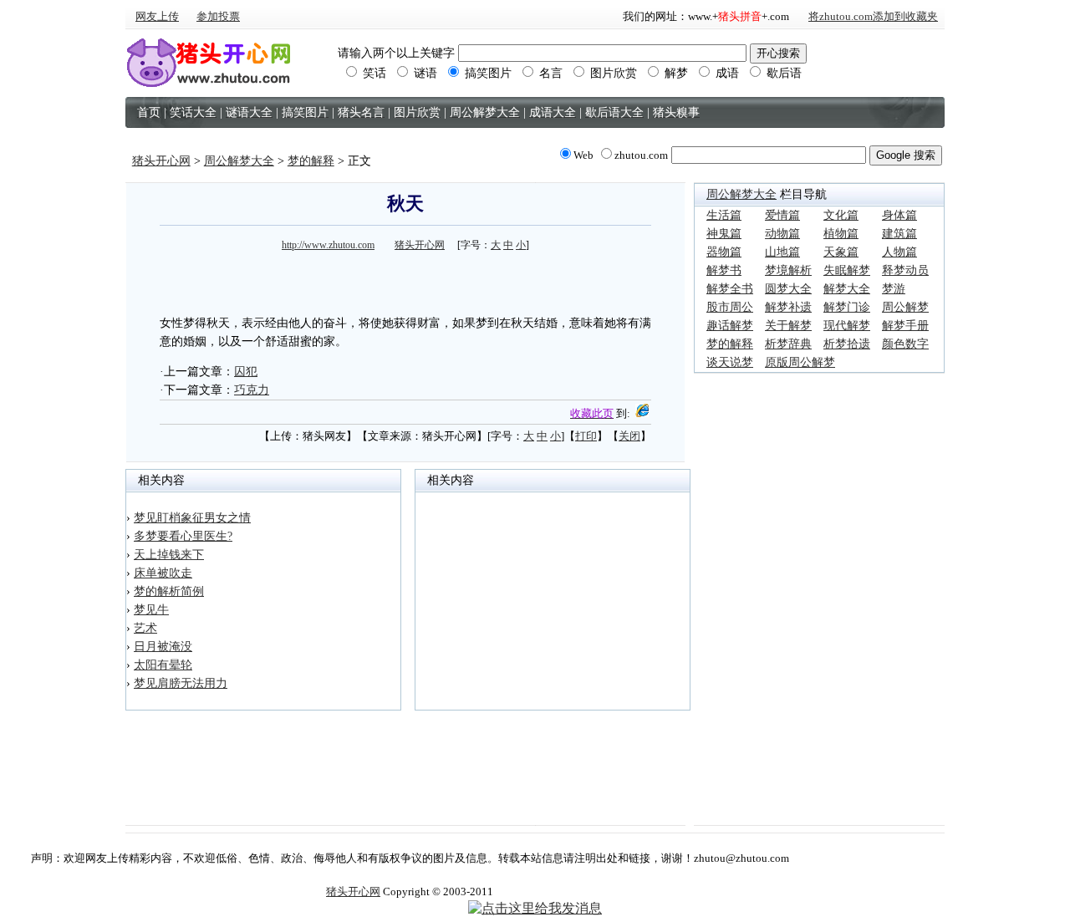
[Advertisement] (405, 281)
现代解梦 (846, 325)
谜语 (423, 73)
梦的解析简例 (169, 591)
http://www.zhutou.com (328, 245)
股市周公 (729, 307)
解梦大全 (846, 289)
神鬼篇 (723, 233)
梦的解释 (311, 161)
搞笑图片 (486, 73)
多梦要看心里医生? (183, 536)
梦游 (893, 289)
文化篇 (841, 215)
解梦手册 (905, 325)
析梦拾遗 (846, 344)
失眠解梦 (846, 270)
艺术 (145, 628)
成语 (725, 73)
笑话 (372, 73)
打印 (586, 436)
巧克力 (251, 390)
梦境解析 (788, 270)
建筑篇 (899, 233)
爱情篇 (782, 215)
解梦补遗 (788, 307)
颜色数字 (905, 344)
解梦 (674, 73)
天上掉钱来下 (169, 554)
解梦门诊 (846, 307)
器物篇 (723, 252)
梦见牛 (151, 610)
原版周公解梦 (800, 362)
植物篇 (841, 233)
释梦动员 (905, 270)
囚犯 (245, 371)
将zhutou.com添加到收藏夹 (873, 16)
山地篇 (782, 252)
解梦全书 (729, 289)
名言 (549, 73)
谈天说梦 (729, 362)
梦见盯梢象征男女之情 (192, 518)
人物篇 (899, 252)
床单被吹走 (163, 573)
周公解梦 (905, 307)
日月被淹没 (163, 646)
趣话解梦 (729, 325)
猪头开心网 (161, 161)
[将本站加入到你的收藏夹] (642, 413)
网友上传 (157, 16)
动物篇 (782, 233)
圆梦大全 (788, 289)
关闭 (629, 436)
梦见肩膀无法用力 (180, 683)
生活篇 (723, 215)
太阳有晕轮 (163, 665)
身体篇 (899, 215)
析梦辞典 (788, 344)
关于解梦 (788, 325)
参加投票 (218, 16)
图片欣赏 (612, 73)
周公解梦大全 (239, 161)
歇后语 (782, 73)
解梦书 (723, 270)
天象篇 (841, 252)
